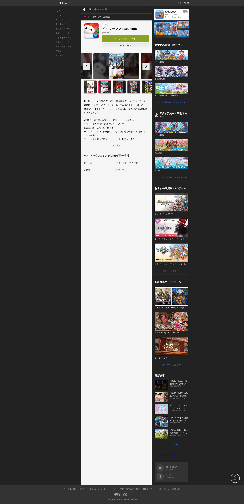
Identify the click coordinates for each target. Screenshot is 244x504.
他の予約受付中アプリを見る (170, 102)
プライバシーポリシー (99, 489)
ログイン (186, 3)
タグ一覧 (60, 55)
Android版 (102, 9)
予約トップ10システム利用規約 (126, 489)
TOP (58, 11)
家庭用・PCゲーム (64, 29)
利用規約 (83, 489)
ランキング (61, 15)
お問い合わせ (163, 489)
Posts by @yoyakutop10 (165, 455)
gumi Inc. (106, 32)
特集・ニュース (62, 42)
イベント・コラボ (63, 46)
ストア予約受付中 (63, 38)
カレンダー (61, 20)
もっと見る (170, 444)
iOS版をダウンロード (125, 38)
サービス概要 (70, 489)
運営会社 (176, 489)
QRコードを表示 (125, 45)
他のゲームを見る (170, 271)
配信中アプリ (61, 24)
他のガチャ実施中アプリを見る (170, 177)
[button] (146, 66)
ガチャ (59, 51)
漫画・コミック (62, 33)
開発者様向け (149, 489)
